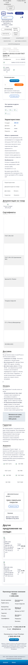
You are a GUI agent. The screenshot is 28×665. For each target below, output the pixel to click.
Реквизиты (18, 618)
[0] (20, 17)
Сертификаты (5, 618)
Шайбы (4, 51)
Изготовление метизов (19, 601)
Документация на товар (12, 186)
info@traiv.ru (16, 629)
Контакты (17, 621)
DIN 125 (16, 122)
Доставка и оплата (18, 615)
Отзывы (3, 616)
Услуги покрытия (20, 603)
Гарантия (4, 613)
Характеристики (10, 182)
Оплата (16, 191)
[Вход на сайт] (3, 9)
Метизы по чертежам (18, 608)
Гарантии (7, 195)
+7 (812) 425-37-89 (19, 627)
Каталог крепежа (6, 600)
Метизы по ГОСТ (19, 611)
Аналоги (16, 195)
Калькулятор (4, 606)
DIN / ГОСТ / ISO (6, 609)
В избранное (7, 59)
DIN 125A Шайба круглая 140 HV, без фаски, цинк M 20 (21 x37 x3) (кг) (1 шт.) (9, 547)
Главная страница (7, 48)
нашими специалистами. (9, 460)
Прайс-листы (5, 603)
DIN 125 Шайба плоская (14, 51)
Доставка (7, 191)
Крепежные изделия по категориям (11, 49)
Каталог (15, 48)
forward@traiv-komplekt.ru (10, 396)
